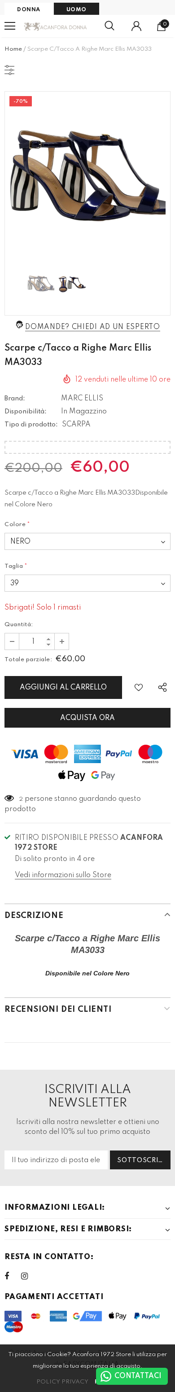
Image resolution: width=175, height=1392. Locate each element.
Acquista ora (87, 718)
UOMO (76, 10)
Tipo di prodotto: (31, 425)
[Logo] (56, 26)
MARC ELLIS (82, 398)
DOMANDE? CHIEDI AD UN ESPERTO (92, 327)
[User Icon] (136, 26)
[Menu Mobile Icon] (9, 26)
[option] (87, 174)
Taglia (16, 566)
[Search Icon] (109, 26)
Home (13, 49)
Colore (17, 524)
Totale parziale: (28, 660)
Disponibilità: (25, 411)
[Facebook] (12, 1276)
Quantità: (18, 625)
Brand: (14, 398)
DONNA (28, 10)
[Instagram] (29, 1276)
